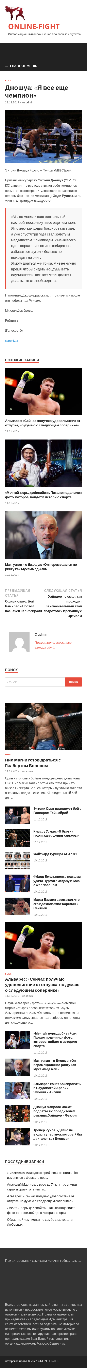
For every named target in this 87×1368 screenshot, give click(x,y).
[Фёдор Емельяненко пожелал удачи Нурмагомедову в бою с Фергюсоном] (17, 891)
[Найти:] (43, 682)
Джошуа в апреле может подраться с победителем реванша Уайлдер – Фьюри (55, 1111)
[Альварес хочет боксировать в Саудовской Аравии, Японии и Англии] (17, 1098)
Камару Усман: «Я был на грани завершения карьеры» (56, 833)
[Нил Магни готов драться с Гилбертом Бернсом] (43, 751)
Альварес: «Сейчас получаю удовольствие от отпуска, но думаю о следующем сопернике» (42, 422)
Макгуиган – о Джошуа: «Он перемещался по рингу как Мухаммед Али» (41, 566)
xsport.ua (11, 340)
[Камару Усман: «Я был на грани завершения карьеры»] (17, 845)
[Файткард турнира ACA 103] (17, 868)
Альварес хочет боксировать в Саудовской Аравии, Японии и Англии (57, 1088)
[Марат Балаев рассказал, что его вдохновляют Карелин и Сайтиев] (17, 914)
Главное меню (23, 66)
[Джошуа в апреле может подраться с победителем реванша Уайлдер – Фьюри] (17, 1121)
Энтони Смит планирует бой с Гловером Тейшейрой (57, 810)
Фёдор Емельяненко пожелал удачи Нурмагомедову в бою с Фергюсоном (57, 881)
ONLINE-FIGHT (34, 26)
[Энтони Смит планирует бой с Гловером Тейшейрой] (17, 823)
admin (29, 102)
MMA (8, 754)
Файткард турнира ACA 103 (54, 854)
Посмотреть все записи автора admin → (53, 644)
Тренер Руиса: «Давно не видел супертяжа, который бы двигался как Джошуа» (57, 1134)
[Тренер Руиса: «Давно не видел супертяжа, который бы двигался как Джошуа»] (17, 1144)
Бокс (8, 80)
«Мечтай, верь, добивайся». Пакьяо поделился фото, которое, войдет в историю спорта (43, 494)
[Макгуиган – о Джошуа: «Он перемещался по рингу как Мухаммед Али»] (43, 560)
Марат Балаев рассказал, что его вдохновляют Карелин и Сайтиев (56, 904)
